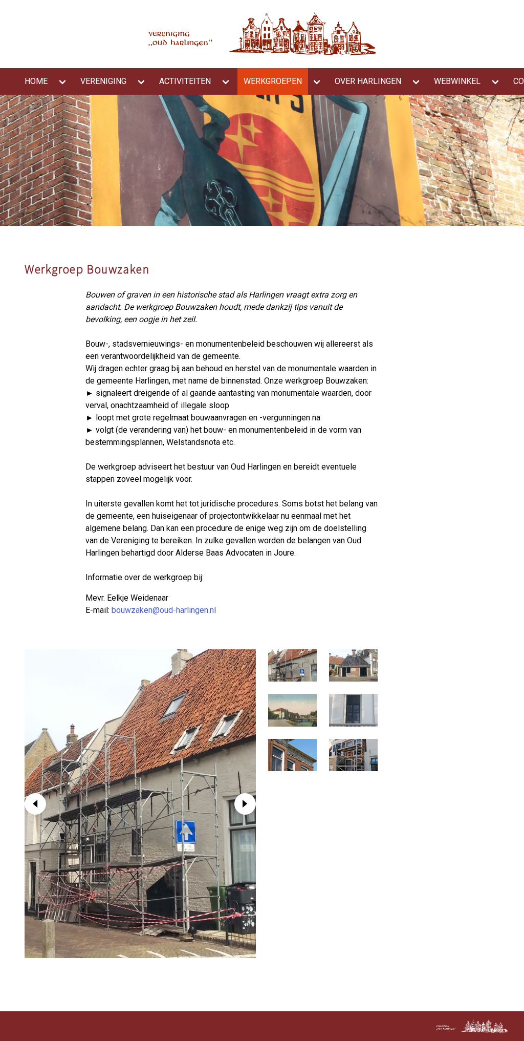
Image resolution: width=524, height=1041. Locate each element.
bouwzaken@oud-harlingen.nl (164, 610)
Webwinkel (457, 81)
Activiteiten (185, 81)
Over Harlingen (368, 81)
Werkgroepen (273, 81)
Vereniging (103, 81)
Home (36, 81)
